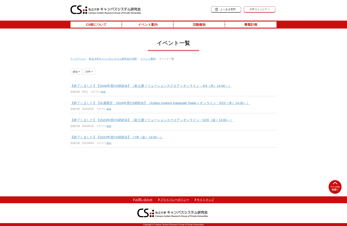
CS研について (96, 24)
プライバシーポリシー (174, 199)
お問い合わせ (144, 199)
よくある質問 (227, 9)
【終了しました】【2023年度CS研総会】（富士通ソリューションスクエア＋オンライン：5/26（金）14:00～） (151, 120)
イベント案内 (148, 24)
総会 (103, 91)
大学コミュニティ (259, 9)
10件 (88, 71)
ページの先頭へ (335, 188)
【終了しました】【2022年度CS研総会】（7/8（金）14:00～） (116, 137)
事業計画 (250, 24)
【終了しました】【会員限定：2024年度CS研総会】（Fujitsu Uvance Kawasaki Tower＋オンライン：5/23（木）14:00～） (160, 103)
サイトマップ (205, 199)
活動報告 (199, 24)
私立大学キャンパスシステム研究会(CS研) (113, 58)
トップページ (78, 58)
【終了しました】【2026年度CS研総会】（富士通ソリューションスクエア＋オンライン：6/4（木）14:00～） (151, 86)
